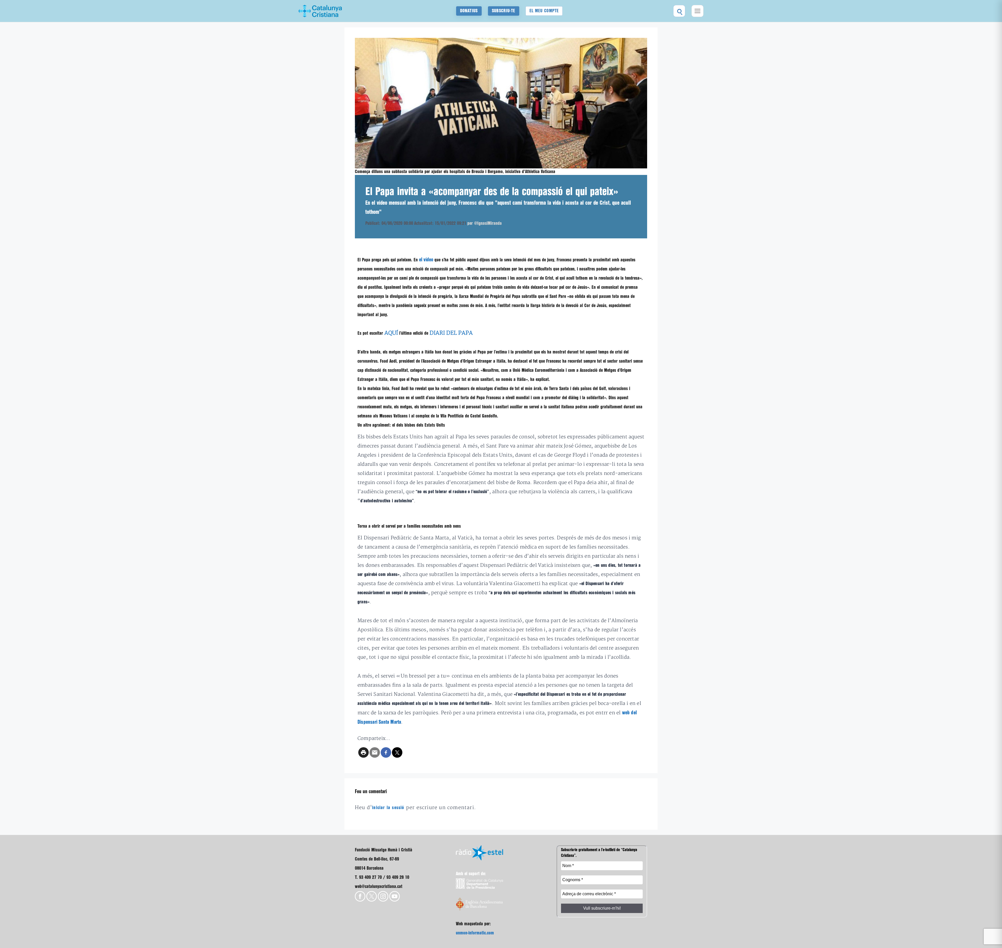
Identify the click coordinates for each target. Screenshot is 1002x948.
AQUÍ (391, 333)
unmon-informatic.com (475, 933)
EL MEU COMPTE (544, 11)
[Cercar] (679, 11)
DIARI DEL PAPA (451, 333)
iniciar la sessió (388, 808)
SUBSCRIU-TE (503, 11)
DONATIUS (469, 11)
